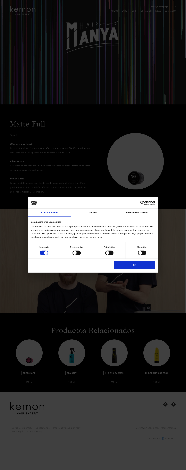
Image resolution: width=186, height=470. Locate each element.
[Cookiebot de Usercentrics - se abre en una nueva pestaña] (142, 203)
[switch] (77, 253)
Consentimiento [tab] (49, 212)
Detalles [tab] (93, 212)
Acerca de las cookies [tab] (136, 212)
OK (134, 265)
